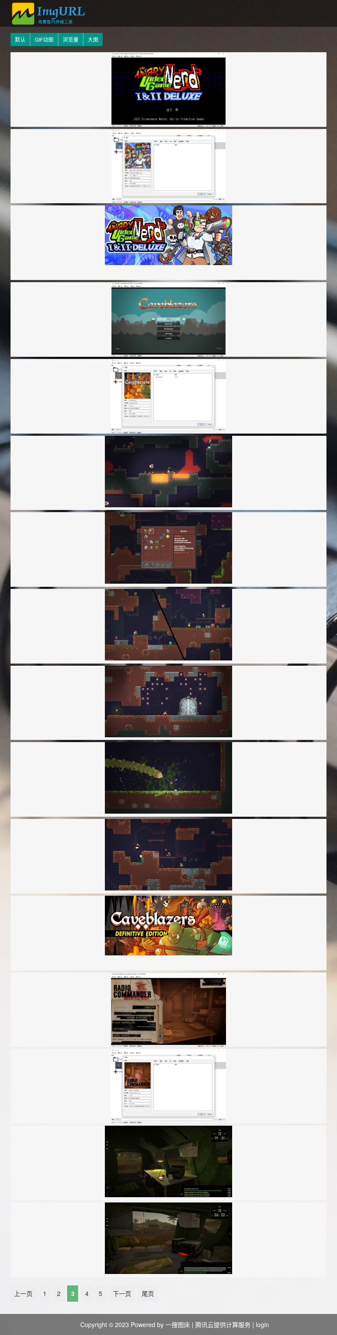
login (262, 1324)
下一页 (122, 1293)
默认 (20, 39)
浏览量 (71, 39)
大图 (93, 39)
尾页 (148, 1293)
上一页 (23, 1293)
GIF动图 (44, 39)
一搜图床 (177, 1324)
